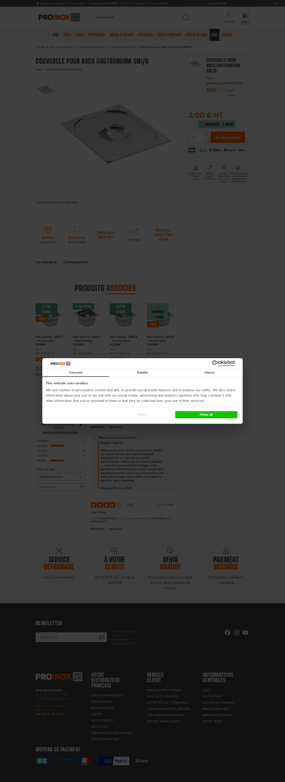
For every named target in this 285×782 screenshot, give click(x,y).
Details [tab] (142, 372)
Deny (142, 414)
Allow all (206, 414)
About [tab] (209, 372)
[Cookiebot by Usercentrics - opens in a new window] (222, 363)
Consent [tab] (75, 372)
